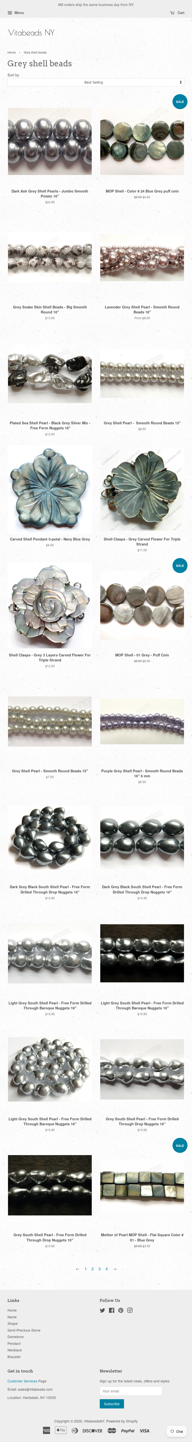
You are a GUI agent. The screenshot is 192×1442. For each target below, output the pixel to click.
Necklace (15, 1349)
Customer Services (22, 1380)
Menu (19, 12)
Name (12, 1316)
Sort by (13, 74)
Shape (13, 1323)
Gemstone (16, 1336)
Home (12, 52)
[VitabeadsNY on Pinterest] (121, 1311)
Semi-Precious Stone (24, 1330)
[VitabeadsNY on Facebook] (111, 1311)
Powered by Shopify (122, 1420)
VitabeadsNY (94, 1420)
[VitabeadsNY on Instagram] (129, 1311)
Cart (180, 12)
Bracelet (14, 1356)
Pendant (14, 1343)
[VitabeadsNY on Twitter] (102, 1311)
